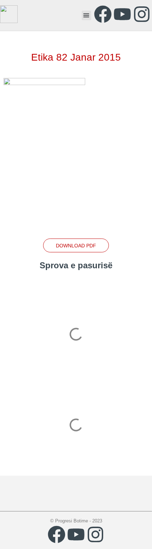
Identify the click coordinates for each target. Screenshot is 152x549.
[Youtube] (122, 14)
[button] (86, 15)
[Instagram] (142, 14)
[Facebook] (103, 14)
